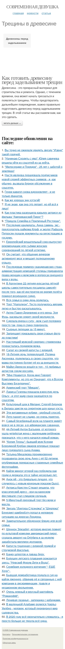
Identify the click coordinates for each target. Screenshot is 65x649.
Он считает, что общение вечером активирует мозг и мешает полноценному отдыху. (28, 258)
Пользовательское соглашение (25, 634)
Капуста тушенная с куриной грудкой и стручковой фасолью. (29, 548)
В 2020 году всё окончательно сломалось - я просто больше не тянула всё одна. (32, 619)
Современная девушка (32, 7)
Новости (32, 13)
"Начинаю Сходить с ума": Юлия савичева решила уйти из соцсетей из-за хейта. (30, 160)
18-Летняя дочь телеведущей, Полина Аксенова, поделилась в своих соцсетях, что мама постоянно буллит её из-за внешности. (30, 358)
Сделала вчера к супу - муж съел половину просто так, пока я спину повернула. (31, 323)
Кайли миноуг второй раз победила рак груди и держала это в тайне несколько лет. (29, 473)
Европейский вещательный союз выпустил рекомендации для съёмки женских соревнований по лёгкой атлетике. (32, 246)
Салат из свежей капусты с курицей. (29, 350)
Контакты (6, 634)
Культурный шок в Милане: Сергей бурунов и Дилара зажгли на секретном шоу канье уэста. (32, 406)
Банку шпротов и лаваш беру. (25, 554)
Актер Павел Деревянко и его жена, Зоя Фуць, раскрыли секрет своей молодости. (30, 315)
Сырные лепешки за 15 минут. (25, 329)
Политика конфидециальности (15, 638)
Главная (18, 13)
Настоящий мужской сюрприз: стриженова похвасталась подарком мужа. (31, 344)
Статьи (46, 13)
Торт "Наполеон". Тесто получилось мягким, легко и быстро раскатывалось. (32, 306)
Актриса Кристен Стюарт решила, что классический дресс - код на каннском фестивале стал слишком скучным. (28, 491)
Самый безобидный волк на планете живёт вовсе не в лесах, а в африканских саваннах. (32, 423)
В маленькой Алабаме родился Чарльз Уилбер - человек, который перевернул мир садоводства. (30, 608)
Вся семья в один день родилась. (27, 300)
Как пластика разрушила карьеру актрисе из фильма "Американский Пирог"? (31, 215)
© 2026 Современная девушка (15, 630)
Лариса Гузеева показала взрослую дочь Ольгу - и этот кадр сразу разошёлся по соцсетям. (30, 396)
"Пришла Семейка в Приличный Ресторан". (33, 221)
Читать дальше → (12, 123)
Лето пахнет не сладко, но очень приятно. (33, 417)
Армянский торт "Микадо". (23, 388)
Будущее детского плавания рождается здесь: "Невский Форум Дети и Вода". (29, 560)
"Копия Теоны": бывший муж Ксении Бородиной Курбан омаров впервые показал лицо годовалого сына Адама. (30, 446)
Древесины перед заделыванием (17, 40)
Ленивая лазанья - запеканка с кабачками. (33, 600)
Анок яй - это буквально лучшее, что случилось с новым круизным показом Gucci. (30, 481)
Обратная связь (9, 642)
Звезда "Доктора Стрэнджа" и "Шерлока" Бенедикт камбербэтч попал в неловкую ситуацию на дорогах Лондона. (30, 512)
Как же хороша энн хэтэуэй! (22, 200)
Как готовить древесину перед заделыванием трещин (32, 80)
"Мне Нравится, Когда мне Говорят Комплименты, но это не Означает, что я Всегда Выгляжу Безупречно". (32, 379)
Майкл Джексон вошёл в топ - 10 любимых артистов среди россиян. (31, 369)
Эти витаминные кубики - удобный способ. (33, 412)
